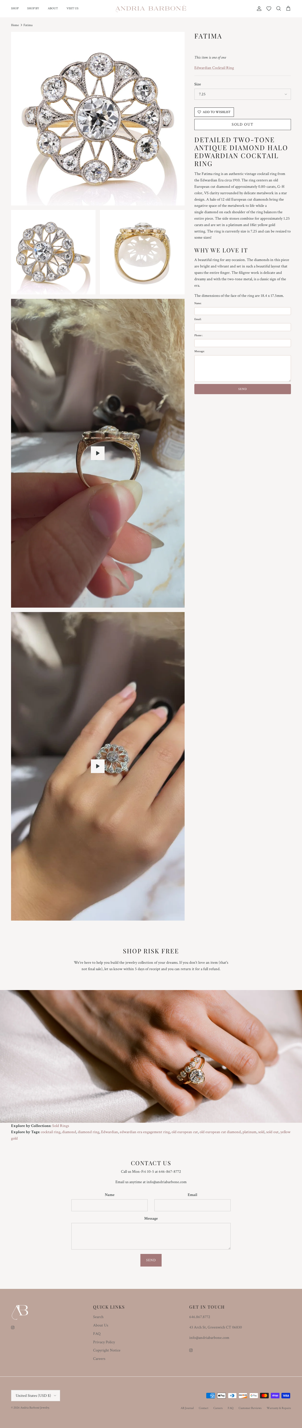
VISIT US (72, 8)
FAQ (97, 1333)
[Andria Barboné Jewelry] (151, 8)
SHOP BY (33, 8)
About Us (100, 1325)
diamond (69, 1131)
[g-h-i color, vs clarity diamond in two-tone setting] (98, 453)
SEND (242, 389)
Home (15, 25)
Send (151, 1260)
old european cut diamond (220, 1131)
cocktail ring (50, 1131)
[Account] (258, 8)
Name (110, 1194)
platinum (249, 1131)
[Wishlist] (268, 8)
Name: (197, 303)
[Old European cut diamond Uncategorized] (98, 766)
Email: (197, 319)
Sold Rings (60, 1125)
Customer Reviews (250, 1408)
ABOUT (53, 8)
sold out (272, 1131)
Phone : (198, 335)
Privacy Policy (104, 1342)
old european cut (185, 1131)
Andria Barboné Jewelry (34, 1408)
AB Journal (187, 1408)
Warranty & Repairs (279, 1408)
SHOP (15, 8)
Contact (203, 1408)
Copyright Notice (106, 1350)
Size (197, 84)
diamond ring (88, 1131)
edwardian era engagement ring (145, 1131)
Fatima (27, 25)
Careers (99, 1358)
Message (151, 1218)
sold (261, 1131)
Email (192, 1194)
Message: (199, 351)
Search (98, 1316)
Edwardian (109, 1131)
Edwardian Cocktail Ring (214, 67)
